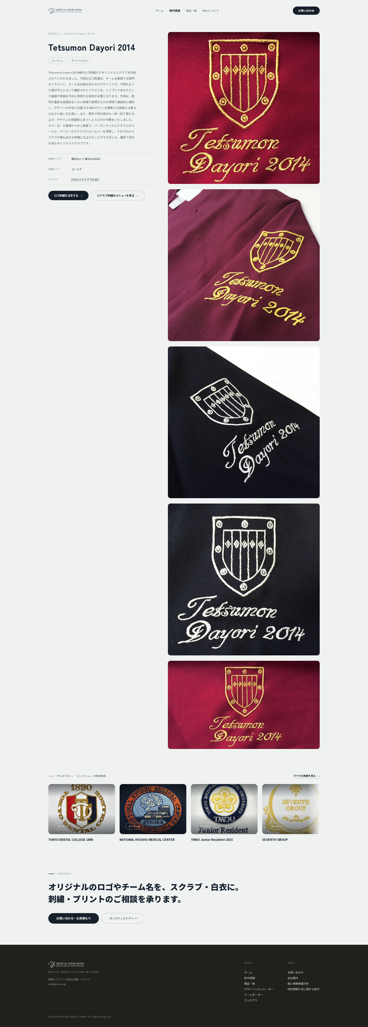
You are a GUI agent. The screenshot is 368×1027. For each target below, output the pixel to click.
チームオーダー (253, 994)
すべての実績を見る (307, 776)
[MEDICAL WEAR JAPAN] (65, 11)
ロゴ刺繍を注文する (68, 195)
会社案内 (293, 978)
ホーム (160, 10)
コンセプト (251, 1000)
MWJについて (210, 10)
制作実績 (174, 10)
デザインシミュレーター (259, 989)
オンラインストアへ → (123, 918)
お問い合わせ (306, 10)
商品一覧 (191, 10)
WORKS (53, 33)
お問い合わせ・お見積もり (73, 918)
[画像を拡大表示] (244, 108)
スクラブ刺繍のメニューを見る (118, 195)
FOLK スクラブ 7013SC (85, 179)
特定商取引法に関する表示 (304, 989)
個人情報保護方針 (298, 983)
